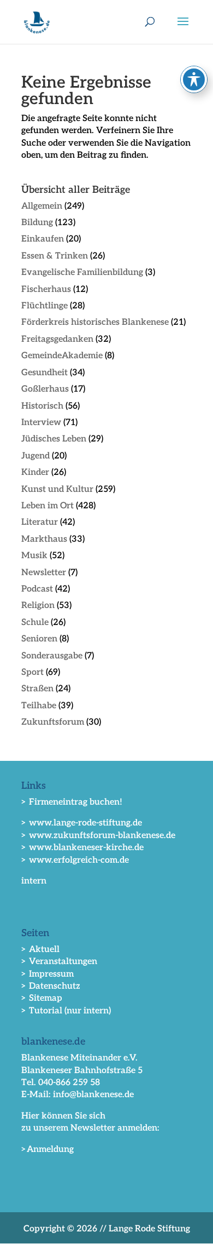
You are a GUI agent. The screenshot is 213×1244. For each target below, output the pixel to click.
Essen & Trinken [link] (54, 256)
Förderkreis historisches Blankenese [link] (95, 322)
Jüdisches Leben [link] (53, 439)
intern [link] (33, 881)
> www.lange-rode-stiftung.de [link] (81, 823)
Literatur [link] (39, 522)
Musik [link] (34, 556)
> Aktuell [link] (40, 949)
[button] (183, 28)
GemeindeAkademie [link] (62, 356)
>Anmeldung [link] (47, 1149)
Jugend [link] (35, 456)
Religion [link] (38, 605)
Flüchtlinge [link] (44, 306)
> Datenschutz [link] (50, 986)
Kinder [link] (35, 472)
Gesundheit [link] (44, 373)
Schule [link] (35, 622)
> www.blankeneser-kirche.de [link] (82, 847)
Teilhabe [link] (38, 706)
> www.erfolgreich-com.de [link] (75, 860)
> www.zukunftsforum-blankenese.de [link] (98, 835)
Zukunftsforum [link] (52, 722)
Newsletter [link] (43, 572)
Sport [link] (32, 672)
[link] (36, 21)
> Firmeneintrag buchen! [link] (71, 802)
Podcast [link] (37, 589)
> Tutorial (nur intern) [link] (66, 1011)
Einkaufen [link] (42, 239)
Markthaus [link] (44, 539)
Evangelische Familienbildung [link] (82, 272)
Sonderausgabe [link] (51, 656)
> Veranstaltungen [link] (59, 961)
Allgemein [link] (41, 206)
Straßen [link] (37, 689)
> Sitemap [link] (41, 998)
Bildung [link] (37, 222)
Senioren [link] (39, 639)
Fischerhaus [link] (46, 289)
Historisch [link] (42, 406)
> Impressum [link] (47, 974)
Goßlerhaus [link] (45, 389)
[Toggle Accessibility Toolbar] (194, 79)
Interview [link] (41, 422)
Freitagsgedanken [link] (57, 339)
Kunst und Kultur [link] (57, 489)
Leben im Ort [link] (47, 506)
